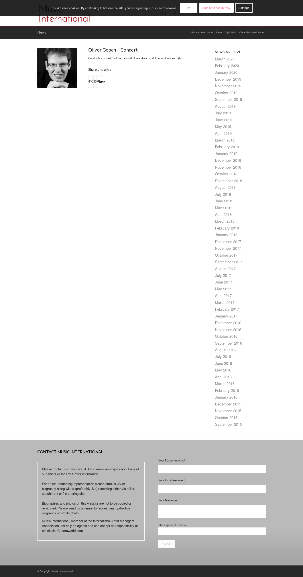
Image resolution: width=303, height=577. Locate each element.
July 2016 (223, 356)
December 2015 (228, 404)
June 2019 (223, 119)
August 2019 (225, 106)
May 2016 (223, 370)
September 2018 (228, 180)
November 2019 (228, 85)
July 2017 (223, 275)
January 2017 (226, 316)
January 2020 (226, 72)
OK (189, 8)
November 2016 (228, 329)
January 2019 (226, 153)
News (41, 32)
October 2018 (226, 173)
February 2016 (227, 390)
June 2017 (223, 282)
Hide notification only (216, 8)
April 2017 (223, 295)
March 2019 (224, 140)
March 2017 (224, 302)
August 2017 (225, 268)
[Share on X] (91, 81)
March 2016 (224, 383)
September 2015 (228, 424)
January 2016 (226, 397)
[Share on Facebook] (89, 81)
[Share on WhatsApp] (95, 81)
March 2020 (224, 59)
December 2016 (228, 322)
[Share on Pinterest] (97, 81)
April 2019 (223, 133)
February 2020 (227, 65)
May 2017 (223, 288)
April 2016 (223, 376)
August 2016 (225, 349)
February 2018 (227, 228)
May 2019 (223, 126)
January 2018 (226, 234)
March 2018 (224, 221)
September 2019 (228, 99)
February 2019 (227, 146)
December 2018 (228, 160)
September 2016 (228, 343)
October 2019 (226, 92)
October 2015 (226, 417)
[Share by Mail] (103, 81)
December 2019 (228, 79)
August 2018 (225, 187)
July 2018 (223, 194)
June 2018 (223, 201)
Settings (243, 8)
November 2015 (228, 410)
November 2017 (228, 248)
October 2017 (226, 255)
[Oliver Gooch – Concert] (57, 68)
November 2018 (228, 167)
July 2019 (223, 113)
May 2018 (223, 207)
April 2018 (223, 214)
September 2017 (228, 261)
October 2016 (226, 336)
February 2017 (227, 309)
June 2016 (223, 363)
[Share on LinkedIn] (100, 81)
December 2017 (228, 241)
